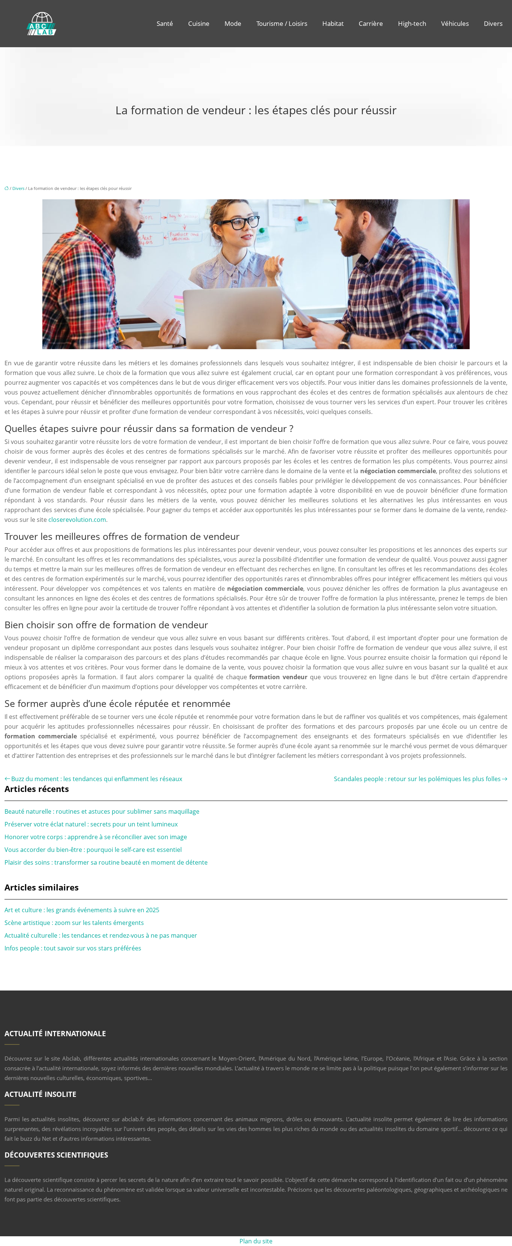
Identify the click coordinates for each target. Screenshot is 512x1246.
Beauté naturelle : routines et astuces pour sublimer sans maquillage (101, 811)
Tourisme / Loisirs (281, 23)
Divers (493, 23)
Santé (165, 23)
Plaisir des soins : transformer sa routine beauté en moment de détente (106, 862)
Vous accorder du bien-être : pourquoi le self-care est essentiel (93, 850)
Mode (233, 23)
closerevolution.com (77, 519)
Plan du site (256, 1241)
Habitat (333, 23)
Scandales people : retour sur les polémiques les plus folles (417, 779)
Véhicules (455, 23)
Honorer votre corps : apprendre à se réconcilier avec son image (95, 837)
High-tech (412, 23)
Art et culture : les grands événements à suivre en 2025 (81, 910)
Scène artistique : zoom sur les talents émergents (74, 923)
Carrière (371, 23)
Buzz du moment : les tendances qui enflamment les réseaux (96, 779)
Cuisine (199, 23)
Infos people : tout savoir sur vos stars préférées (72, 948)
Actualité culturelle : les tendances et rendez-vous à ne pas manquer (100, 935)
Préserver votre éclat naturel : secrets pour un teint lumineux (91, 824)
